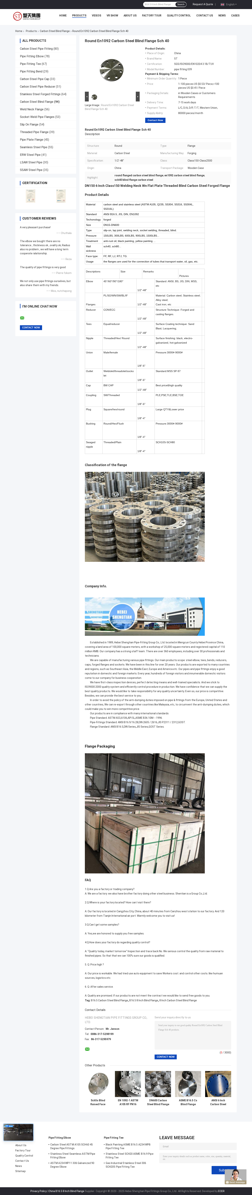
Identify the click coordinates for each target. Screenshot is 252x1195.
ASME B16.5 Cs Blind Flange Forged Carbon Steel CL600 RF (188, 1102)
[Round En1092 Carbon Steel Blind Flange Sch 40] (111, 69)
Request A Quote (203, 4)
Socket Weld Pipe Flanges (37, 117)
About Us (130, 15)
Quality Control (179, 15)
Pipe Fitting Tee (30, 64)
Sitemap (20, 1171)
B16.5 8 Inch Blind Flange (143, 1000)
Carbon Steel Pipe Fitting (36, 48)
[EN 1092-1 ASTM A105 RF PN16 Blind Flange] (128, 1084)
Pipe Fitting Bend (31, 71)
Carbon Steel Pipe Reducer (37, 86)
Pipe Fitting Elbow (32, 56)
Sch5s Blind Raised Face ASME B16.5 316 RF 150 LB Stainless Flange (98, 1102)
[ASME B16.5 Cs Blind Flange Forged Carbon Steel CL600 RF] (188, 1084)
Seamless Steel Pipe (33, 147)
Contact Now (155, 120)
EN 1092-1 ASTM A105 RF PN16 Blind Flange (128, 1102)
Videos (96, 15)
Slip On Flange (29, 124)
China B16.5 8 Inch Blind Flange (66, 1191)
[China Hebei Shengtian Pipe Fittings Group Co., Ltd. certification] (30, 196)
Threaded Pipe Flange (34, 132)
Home (63, 15)
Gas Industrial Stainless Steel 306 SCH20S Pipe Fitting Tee (126, 1165)
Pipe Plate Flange (31, 139)
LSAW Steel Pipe (31, 162)
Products (79, 15)
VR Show (112, 15)
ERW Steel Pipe (30, 155)
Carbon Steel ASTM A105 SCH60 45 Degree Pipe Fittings (71, 1146)
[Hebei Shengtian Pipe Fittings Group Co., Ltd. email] (24, 318)
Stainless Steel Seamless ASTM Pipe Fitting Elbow (72, 1155)
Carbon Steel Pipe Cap (34, 79)
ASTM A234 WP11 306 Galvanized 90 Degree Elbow (72, 1165)
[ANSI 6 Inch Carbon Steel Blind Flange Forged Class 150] (218, 1084)
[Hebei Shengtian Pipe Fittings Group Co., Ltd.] (27, 16)
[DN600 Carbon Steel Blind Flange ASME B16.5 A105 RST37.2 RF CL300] (158, 1084)
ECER (221, 1191)
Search (180, 4)
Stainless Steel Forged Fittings (40, 94)
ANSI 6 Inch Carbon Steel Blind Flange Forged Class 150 (218, 1102)
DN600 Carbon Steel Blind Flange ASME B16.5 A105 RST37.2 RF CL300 (158, 1102)
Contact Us (204, 15)
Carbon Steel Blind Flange (55, 31)
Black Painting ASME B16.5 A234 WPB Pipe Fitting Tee (128, 1146)
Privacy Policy (38, 1191)
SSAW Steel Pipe (31, 170)
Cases (235, 15)
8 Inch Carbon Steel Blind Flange (178, 1000)
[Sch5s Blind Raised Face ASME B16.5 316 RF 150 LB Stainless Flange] (98, 1084)
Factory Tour (151, 15)
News (222, 15)
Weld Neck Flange (32, 109)
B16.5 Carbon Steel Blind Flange (109, 1000)
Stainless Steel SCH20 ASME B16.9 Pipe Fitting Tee (129, 1155)
